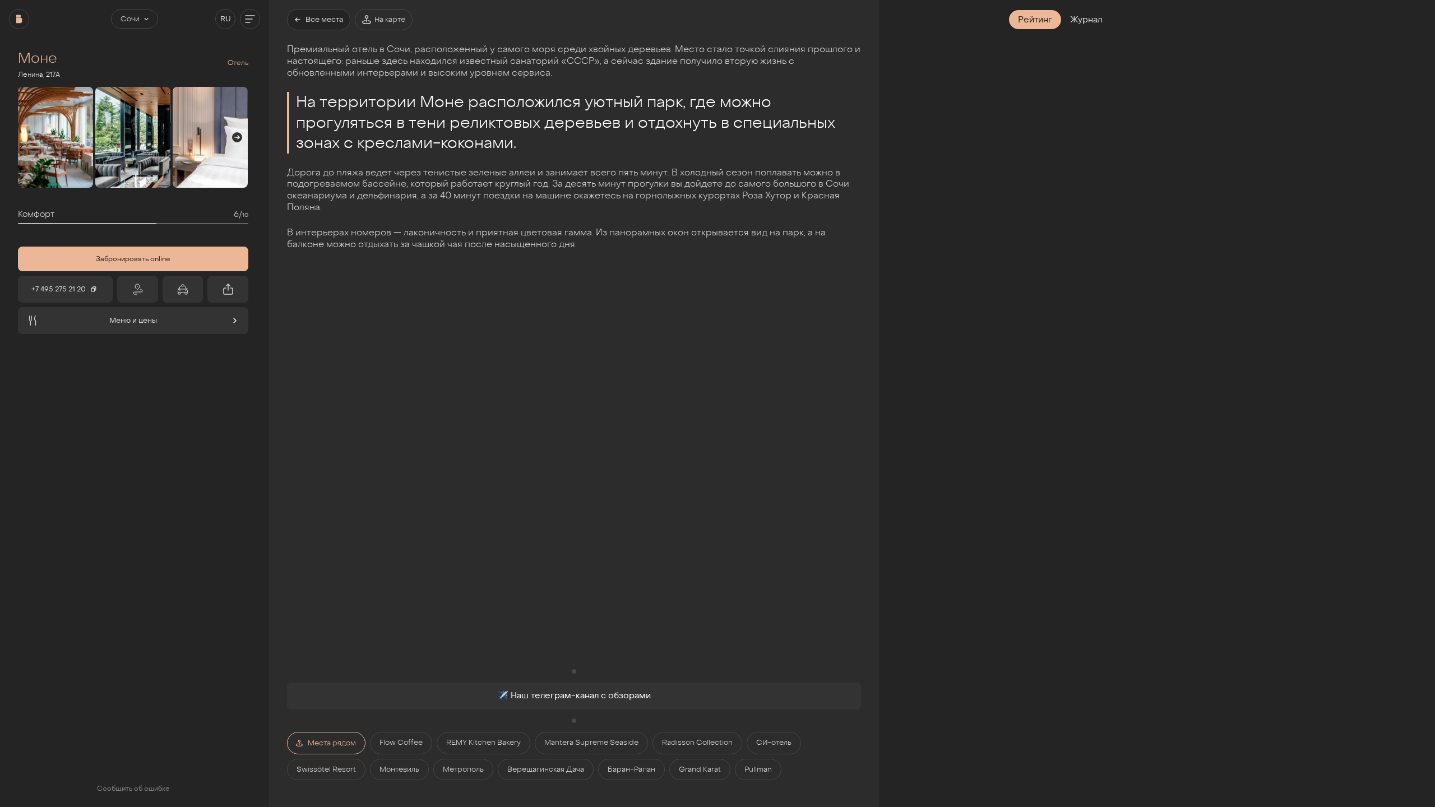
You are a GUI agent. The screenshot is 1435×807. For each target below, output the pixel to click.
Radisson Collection (697, 742)
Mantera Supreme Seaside (591, 742)
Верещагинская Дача (545, 769)
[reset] (19, 19)
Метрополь (463, 769)
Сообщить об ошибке (133, 788)
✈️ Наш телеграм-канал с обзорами (574, 695)
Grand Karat (700, 769)
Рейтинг (1035, 20)
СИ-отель (773, 742)
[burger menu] (250, 19)
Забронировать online (133, 259)
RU (225, 19)
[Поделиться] (227, 289)
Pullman (758, 769)
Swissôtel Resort (326, 769)
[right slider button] (237, 137)
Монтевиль (399, 769)
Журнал (1086, 20)
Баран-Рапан (631, 769)
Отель (238, 63)
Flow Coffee (401, 742)
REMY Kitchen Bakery (483, 742)
